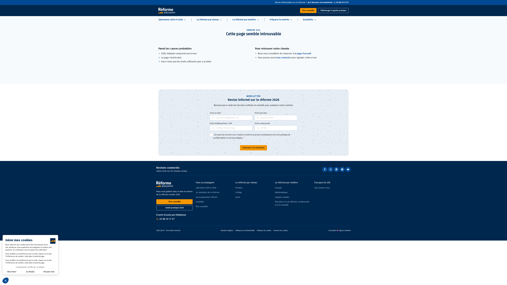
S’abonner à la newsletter (253, 148)
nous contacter (283, 57)
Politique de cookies (264, 230)
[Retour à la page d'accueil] (166, 10)
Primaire (238, 188)
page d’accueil (304, 53)
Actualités (200, 202)
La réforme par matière (286, 182)
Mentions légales (227, 230)
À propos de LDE (322, 182)
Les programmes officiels (206, 197)
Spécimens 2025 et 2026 (206, 188)
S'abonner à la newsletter (321, 2)
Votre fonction (261, 113)
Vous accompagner (205, 182)
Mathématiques (281, 192)
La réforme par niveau (246, 182)
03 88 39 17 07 (342, 2)
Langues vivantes (282, 197)
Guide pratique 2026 (174, 208)
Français (278, 188)
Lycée (237, 197)
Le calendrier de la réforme (207, 192)
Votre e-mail (215, 113)
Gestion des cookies (280, 230)
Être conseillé (308, 10)
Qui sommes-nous (322, 188)
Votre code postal (262, 123)
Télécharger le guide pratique (333, 10)
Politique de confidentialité (245, 230)
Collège (238, 192)
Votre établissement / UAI (221, 123)
